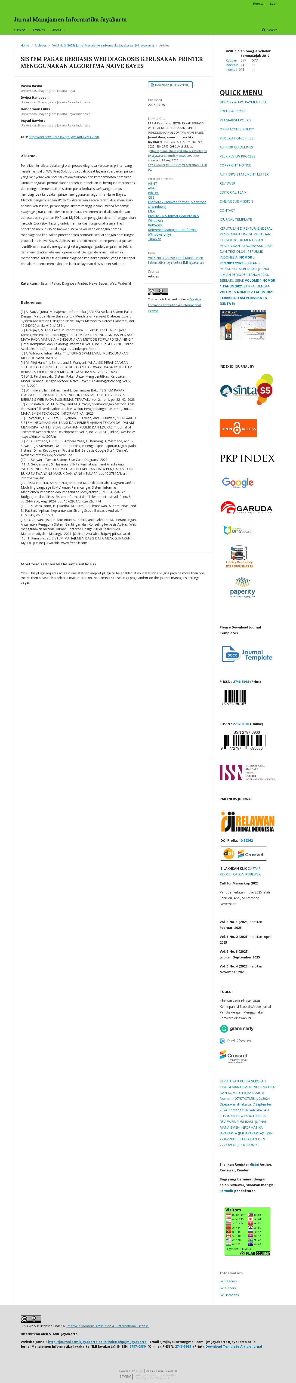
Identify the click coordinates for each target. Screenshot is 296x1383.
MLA (151, 211)
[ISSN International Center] (247, 779)
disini (255, 1164)
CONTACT (227, 210)
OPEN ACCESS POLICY (237, 129)
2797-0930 (241, 724)
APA (151, 188)
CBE (151, 197)
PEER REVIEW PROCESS (237, 156)
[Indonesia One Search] (238, 539)
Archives (38, 30)
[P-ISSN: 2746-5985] (234, 706)
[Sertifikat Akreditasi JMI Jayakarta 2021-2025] (243, 339)
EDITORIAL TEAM (233, 192)
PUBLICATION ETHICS (236, 138)
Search (272, 30)
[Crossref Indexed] (243, 859)
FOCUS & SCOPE (232, 111)
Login (274, 3)
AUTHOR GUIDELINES (236, 147)
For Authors (228, 1288)
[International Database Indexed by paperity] (243, 598)
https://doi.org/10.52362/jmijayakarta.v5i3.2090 (64, 137)
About (57, 30)
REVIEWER (227, 183)
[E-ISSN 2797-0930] (244, 749)
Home (25, 45)
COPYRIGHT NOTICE (235, 165)
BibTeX (153, 193)
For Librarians (229, 1295)
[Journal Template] (247, 662)
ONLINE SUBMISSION (236, 201)
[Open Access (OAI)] (238, 436)
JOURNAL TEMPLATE (236, 219)
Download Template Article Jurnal (234, 1346)
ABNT (152, 183)
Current (19, 30)
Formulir (226, 1191)
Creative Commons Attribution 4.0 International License (174, 305)
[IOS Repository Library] (239, 569)
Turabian (154, 239)
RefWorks (155, 225)
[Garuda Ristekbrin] (247, 514)
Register (259, 3)
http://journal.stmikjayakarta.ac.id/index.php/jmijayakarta (97, 1342)
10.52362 (246, 840)
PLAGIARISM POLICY (235, 120)
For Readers (228, 1281)
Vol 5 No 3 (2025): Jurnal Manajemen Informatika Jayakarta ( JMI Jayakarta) (103, 45)
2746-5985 (240, 681)
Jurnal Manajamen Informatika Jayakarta (70, 19)
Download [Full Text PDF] (171, 85)
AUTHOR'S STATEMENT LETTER (244, 174)
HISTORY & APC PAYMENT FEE (243, 102)
